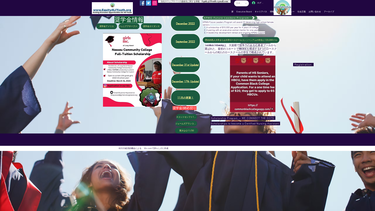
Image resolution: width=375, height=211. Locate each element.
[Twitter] (148, 3)
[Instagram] (154, 3)
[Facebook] (142, 3)
